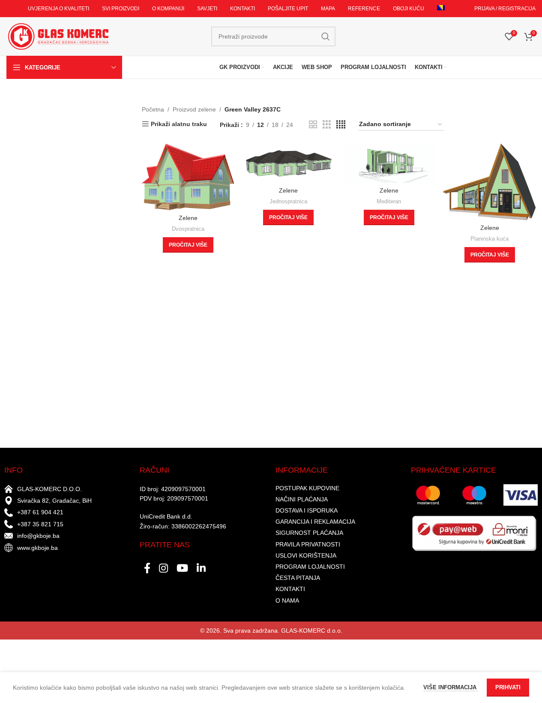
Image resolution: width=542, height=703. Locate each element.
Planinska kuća (489, 238)
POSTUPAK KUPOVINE (307, 488)
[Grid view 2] (313, 124)
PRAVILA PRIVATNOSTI (307, 544)
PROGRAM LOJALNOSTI (310, 566)
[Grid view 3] (327, 124)
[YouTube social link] (182, 569)
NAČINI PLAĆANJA (301, 499)
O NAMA (287, 600)
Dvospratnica (188, 229)
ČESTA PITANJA (297, 577)
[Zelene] (188, 177)
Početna (153, 109)
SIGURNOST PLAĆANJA (309, 532)
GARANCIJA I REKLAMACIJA (315, 521)
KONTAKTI (290, 588)
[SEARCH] (325, 36)
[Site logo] (57, 36)
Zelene (188, 217)
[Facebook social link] (147, 569)
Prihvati (508, 687)
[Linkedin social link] (201, 569)
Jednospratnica (288, 201)
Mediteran (389, 201)
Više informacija (450, 687)
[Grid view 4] (340, 124)
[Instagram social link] (163, 569)
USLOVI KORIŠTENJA (305, 555)
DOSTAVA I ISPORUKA (306, 510)
